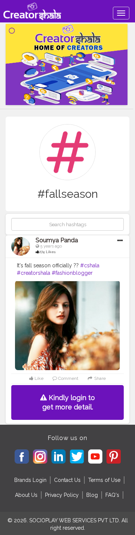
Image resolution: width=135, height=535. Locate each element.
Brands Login (30, 480)
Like (38, 378)
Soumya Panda (57, 240)
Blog (92, 495)
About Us (26, 495)
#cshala (89, 265)
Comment (67, 378)
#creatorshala (33, 273)
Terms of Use (104, 480)
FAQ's (112, 495)
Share (99, 378)
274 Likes (47, 252)
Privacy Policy (62, 495)
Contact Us (67, 480)
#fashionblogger (72, 273)
